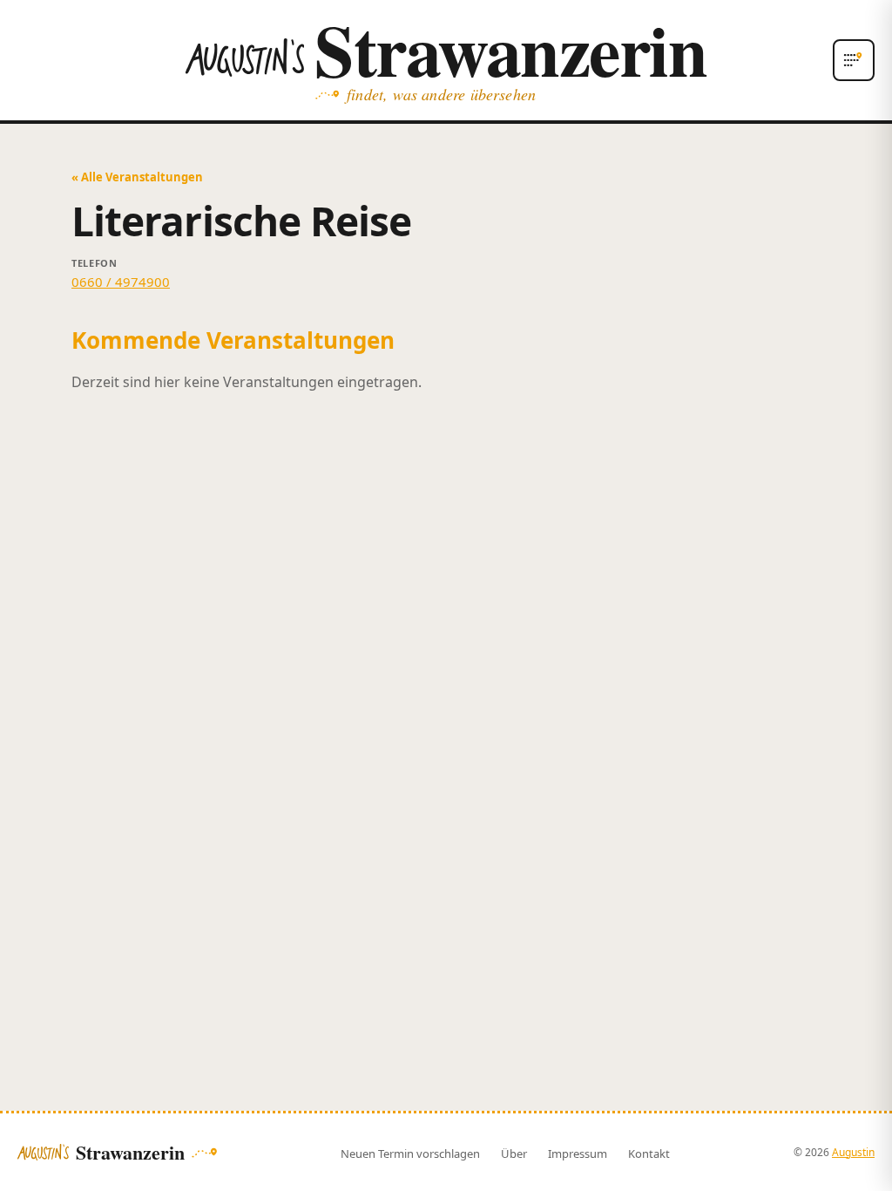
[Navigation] (854, 60)
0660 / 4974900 (120, 281)
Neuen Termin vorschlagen (410, 1153)
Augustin (853, 1152)
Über (514, 1153)
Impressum (577, 1153)
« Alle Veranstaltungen (137, 177)
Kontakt (649, 1153)
